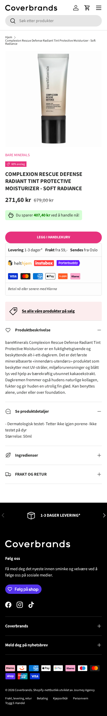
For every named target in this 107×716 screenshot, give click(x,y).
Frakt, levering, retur (18, 698)
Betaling (42, 698)
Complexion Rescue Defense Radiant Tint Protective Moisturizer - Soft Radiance (50, 42)
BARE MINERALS (17, 155)
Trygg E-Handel (15, 703)
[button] (87, 8)
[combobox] (53, 21)
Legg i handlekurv (53, 237)
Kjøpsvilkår (60, 698)
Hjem (8, 37)
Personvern (80, 698)
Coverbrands (23, 690)
